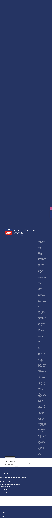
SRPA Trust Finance (41, 259)
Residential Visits (41, 441)
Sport (38, 335)
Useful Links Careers (41, 428)
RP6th (39, 453)
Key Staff (39, 246)
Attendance (40, 369)
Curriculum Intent (40, 334)
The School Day (40, 255)
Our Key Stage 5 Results (41, 248)
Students (39, 391)
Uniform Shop (40, 288)
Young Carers (40, 293)
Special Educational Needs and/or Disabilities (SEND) (42, 364)
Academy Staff (40, 306)
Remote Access (4, 489)
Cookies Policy (3, 513)
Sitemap (2, 516)
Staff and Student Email (5, 491)
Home (39, 343)
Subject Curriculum (41, 447)
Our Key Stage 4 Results (41, 247)
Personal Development (41, 328)
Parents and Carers (41, 305)
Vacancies (39, 454)
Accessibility (3, 512)
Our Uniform (40, 287)
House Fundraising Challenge (42, 243)
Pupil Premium (40, 253)
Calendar (39, 370)
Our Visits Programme (41, 322)
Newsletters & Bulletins (42, 375)
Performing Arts (40, 336)
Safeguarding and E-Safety (42, 277)
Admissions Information (41, 241)
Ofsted (39, 269)
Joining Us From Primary (42, 284)
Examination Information (42, 318)
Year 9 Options (40, 337)
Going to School (40, 283)
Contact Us (39, 455)
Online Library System (5, 492)
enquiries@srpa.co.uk (6, 481)
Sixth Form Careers (41, 313)
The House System (40, 242)
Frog (2, 487)
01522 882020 (4, 480)
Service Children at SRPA (41, 254)
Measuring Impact (41, 422)
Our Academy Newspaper (42, 395)
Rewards (39, 289)
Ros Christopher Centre (41, 290)
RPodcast (39, 401)
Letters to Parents (40, 266)
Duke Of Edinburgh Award (42, 317)
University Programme (42, 426)
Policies (39, 252)
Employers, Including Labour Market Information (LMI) (41, 419)
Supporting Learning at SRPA (42, 281)
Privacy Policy (3, 515)
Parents (39, 367)
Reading (39, 329)
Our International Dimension (42, 325)
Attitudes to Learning (41, 407)
